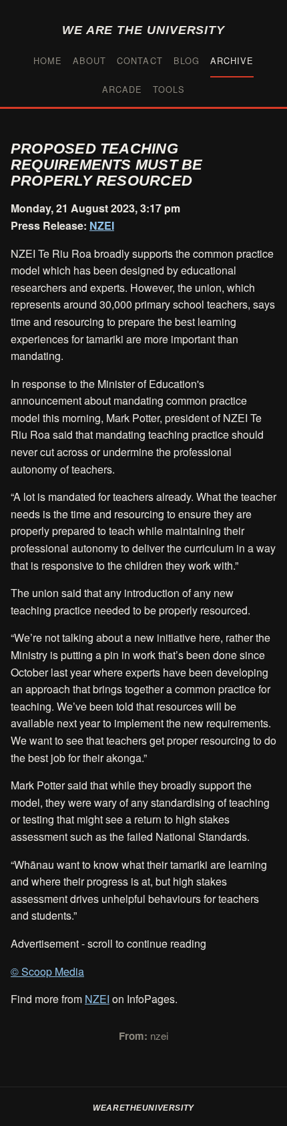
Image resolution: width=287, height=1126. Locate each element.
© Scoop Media (47, 971)
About (89, 60)
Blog (187, 60)
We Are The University (143, 30)
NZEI (101, 225)
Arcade (122, 89)
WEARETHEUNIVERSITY (143, 1108)
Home (47, 60)
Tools (169, 89)
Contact (139, 60)
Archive (232, 60)
